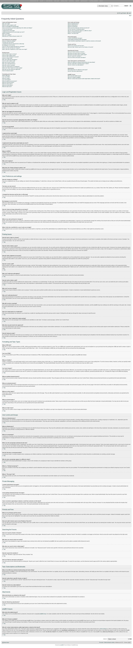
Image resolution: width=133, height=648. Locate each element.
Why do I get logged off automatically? (10, 26)
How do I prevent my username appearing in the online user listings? (17, 27)
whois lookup (103, 628)
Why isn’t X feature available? (74, 77)
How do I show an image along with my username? (13, 46)
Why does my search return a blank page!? (77, 54)
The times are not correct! (8, 42)
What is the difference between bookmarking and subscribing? (81, 62)
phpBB (61, 644)
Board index (6, 642)
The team (101, 642)
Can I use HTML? (6, 76)
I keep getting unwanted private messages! (77, 39)
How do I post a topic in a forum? (9, 54)
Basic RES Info (49, 1)
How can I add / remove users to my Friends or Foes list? (80, 47)
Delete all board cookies (109, 642)
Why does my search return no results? (76, 53)
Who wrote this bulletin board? (74, 75)
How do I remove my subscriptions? (76, 64)
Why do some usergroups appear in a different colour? (80, 30)
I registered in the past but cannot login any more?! (13, 32)
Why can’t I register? (6, 34)
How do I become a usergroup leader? (76, 29)
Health (101, 1)
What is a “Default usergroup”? (74, 32)
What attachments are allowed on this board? (77, 69)
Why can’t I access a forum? (8, 62)
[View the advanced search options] (130, 5)
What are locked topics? (7, 85)
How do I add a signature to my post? (10, 56)
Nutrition (71, 1)
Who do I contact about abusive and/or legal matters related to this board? (84, 78)
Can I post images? (6, 79)
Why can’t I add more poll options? (9, 59)
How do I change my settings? (9, 40)
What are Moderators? (73, 25)
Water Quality (84, 1)
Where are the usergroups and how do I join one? (78, 27)
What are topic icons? (7, 86)
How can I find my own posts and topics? (77, 57)
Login (129, 13)
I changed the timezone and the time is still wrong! (13, 43)
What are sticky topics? (7, 83)
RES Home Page (34, 1)
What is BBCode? (6, 75)
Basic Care (56, 1)
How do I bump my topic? (7, 70)
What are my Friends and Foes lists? (76, 45)
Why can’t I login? (6, 23)
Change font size (130, 15)
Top (4, 99)
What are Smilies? (6, 78)
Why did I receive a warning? (8, 65)
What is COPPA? (6, 33)
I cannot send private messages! (75, 38)
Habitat (77, 1)
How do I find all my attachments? (75, 71)
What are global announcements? (9, 81)
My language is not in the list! (8, 45)
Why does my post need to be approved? (11, 69)
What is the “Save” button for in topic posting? (12, 67)
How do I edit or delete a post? (9, 55)
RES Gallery (42, 1)
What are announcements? (8, 82)
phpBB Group (43, 613)
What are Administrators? (73, 23)
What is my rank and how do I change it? (11, 47)
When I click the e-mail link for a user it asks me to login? (14, 49)
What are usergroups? (73, 26)
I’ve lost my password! (7, 29)
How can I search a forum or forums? (76, 51)
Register (124, 13)
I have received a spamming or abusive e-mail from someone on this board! (84, 40)
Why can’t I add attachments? (8, 63)
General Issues (64, 1)
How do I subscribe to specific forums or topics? (78, 63)
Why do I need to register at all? (9, 25)
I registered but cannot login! (8, 30)
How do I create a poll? (7, 58)
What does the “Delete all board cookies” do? (12, 36)
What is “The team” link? (73, 33)
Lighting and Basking (94, 1)
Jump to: (105, 638)
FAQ (120, 13)
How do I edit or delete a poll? (8, 60)
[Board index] (24, 7)
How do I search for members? (74, 56)
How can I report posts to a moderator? (11, 66)
